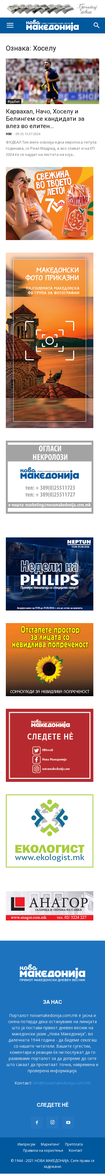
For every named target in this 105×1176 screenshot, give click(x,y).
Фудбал (14, 101)
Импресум (26, 1144)
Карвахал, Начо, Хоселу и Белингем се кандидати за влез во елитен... (45, 119)
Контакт (75, 1150)
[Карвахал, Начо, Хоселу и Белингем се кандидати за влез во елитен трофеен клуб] (52, 81)
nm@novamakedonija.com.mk (62, 1083)
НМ (9, 134)
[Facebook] (37, 1123)
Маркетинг (50, 1144)
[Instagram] (52, 1122)
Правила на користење (43, 1150)
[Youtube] (68, 1123)
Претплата (74, 1144)
